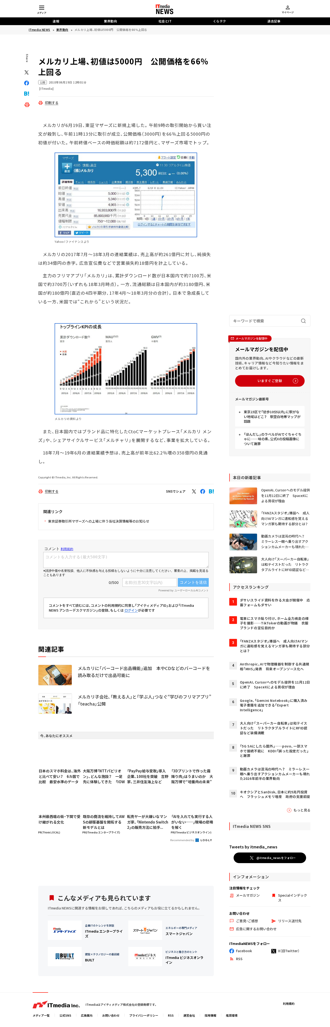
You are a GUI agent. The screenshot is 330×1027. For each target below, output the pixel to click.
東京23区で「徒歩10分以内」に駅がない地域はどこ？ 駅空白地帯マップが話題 (272, 416)
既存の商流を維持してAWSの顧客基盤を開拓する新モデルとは (104, 822)
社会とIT (165, 21)
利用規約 (288, 1003)
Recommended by (182, 840)
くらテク (219, 21)
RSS (171, 1015)
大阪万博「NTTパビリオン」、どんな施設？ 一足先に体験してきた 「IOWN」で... (104, 776)
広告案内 (87, 1015)
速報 (56, 21)
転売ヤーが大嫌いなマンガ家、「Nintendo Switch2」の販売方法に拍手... (147, 822)
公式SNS (65, 1015)
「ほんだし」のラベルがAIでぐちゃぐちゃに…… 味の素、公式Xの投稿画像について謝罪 (272, 439)
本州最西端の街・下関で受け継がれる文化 (59, 819)
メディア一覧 (41, 1015)
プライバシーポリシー (143, 1015)
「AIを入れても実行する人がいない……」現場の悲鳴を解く (192, 822)
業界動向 (110, 21)
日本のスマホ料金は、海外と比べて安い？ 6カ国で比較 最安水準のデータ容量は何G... (60, 776)
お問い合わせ (111, 1015)
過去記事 (273, 21)
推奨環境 (231, 1015)
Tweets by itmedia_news (253, 847)
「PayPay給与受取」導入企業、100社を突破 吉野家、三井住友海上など (147, 776)
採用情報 (210, 1015)
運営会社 (189, 1015)
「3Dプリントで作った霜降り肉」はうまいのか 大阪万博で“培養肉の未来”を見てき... (192, 776)
